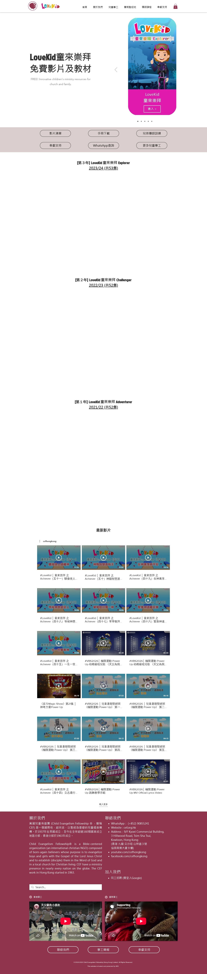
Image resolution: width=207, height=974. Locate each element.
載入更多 (103, 804)
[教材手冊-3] (148, 121)
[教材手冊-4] (151, 121)
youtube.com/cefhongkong (128, 852)
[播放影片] (59, 558)
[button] (175, 6)
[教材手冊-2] (144, 121)
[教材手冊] (141, 121)
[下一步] (173, 69)
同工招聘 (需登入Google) (126, 878)
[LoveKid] (137, 121)
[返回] (116, 69)
